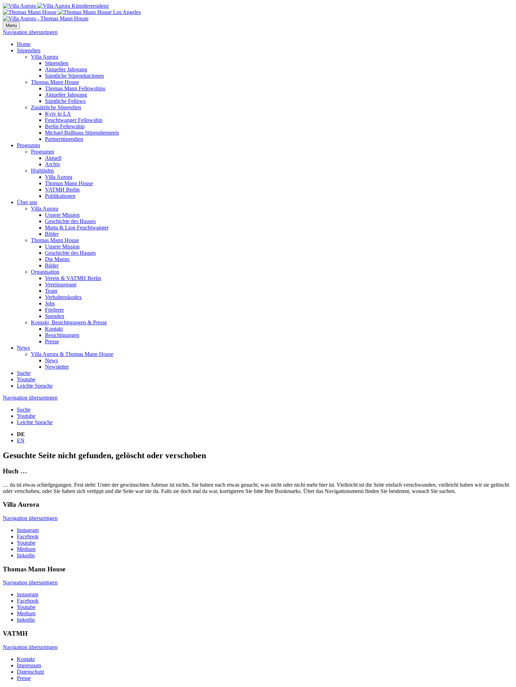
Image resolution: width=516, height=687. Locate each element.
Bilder (52, 234)
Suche (24, 373)
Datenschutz (30, 672)
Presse (52, 341)
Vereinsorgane (61, 284)
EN (21, 440)
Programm (28, 145)
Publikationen (60, 196)
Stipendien (28, 50)
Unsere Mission (62, 215)
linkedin (26, 555)
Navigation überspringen (30, 32)
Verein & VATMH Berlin (73, 278)
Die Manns (57, 259)
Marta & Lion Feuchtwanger (76, 228)
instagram (27, 594)
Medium (26, 549)
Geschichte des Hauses (70, 221)
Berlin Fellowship (65, 126)
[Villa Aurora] (56, 6)
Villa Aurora (44, 57)
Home (24, 44)
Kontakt (54, 329)
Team (51, 291)
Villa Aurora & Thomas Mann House (72, 354)
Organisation (45, 272)
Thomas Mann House (55, 82)
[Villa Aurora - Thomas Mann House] (45, 18)
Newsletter (57, 367)
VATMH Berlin (62, 190)
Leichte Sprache (35, 386)
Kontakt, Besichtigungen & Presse (69, 322)
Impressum (29, 665)
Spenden (54, 316)
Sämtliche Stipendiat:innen (74, 76)
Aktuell (53, 158)
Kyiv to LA (58, 114)
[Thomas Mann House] (72, 12)
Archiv (52, 164)
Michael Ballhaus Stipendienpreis (82, 133)
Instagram (28, 530)
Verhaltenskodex (63, 297)
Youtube (26, 379)
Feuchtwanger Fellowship (73, 120)
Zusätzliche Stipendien (56, 107)
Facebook (28, 536)
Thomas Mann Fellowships (75, 88)
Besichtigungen (62, 335)
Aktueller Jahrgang (66, 69)
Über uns (27, 202)
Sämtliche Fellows (65, 101)
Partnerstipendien (64, 139)
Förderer (54, 310)
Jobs (50, 303)
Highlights (42, 171)
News (23, 348)
